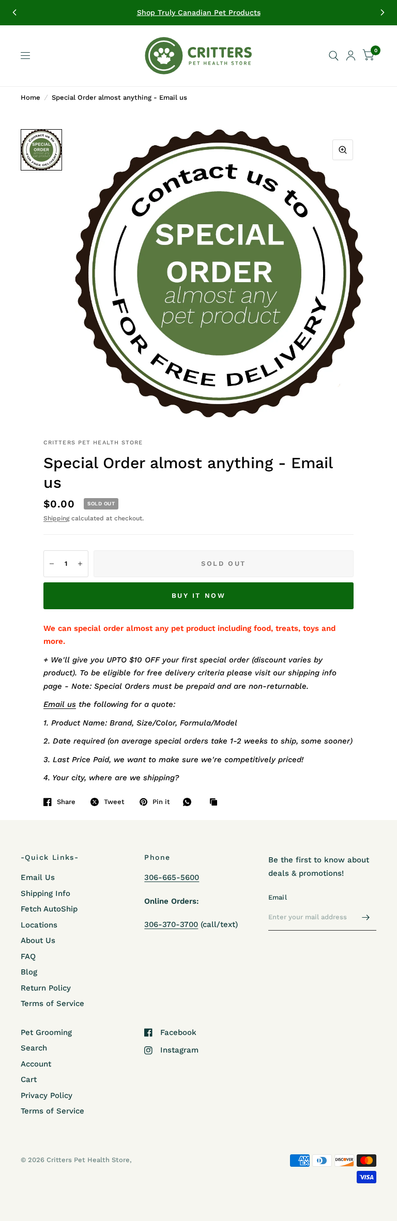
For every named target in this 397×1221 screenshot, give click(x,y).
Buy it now (199, 595)
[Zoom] (342, 150)
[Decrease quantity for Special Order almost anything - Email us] (51, 564)
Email (277, 897)
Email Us (38, 877)
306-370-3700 (171, 924)
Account (36, 1064)
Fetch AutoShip (49, 909)
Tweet (114, 802)
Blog (29, 972)
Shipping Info (45, 893)
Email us (59, 704)
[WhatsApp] (189, 802)
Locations (39, 925)
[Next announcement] (382, 12)
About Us (38, 940)
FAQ (28, 956)
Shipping (56, 518)
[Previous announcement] (14, 12)
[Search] (334, 55)
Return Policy (46, 988)
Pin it (161, 802)
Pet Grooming (46, 1032)
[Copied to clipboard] (216, 802)
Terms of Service (52, 1003)
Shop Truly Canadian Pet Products (199, 12)
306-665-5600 (171, 877)
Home (30, 97)
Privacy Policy (46, 1095)
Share (66, 802)
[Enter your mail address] (366, 917)
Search (34, 1048)
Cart (29, 1079)
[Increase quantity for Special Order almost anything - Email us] (80, 564)
